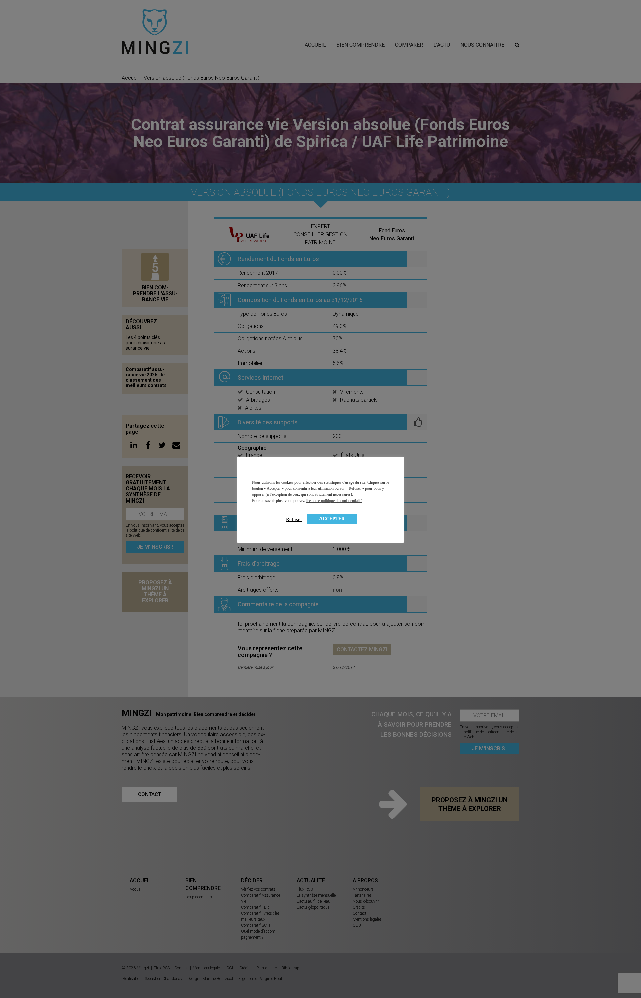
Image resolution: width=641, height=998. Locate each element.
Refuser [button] (294, 519)
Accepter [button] (332, 518)
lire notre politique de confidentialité (334, 500)
